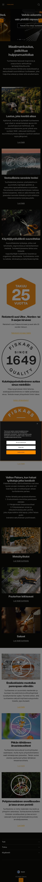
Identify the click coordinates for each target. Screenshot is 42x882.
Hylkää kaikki (21, 447)
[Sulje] (37, 423)
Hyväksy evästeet (21, 452)
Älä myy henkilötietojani (21, 442)
